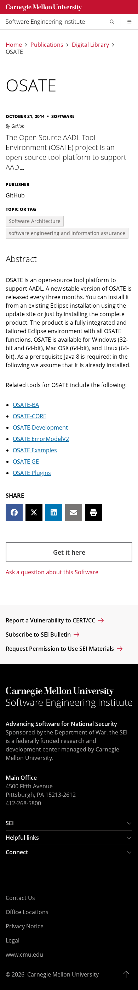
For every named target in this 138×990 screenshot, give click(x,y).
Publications (46, 44)
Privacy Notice (25, 926)
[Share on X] (33, 512)
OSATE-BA (26, 405)
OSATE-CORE (29, 416)
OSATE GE (26, 461)
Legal (12, 940)
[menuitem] (48, 21)
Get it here (69, 552)
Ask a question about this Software (52, 572)
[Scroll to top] (127, 974)
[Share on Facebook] (14, 512)
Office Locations (27, 912)
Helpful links (22, 837)
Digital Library (90, 44)
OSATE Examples (35, 450)
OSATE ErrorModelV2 (41, 439)
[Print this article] (93, 512)
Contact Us (20, 898)
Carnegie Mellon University (63, 974)
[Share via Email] (73, 512)
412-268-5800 (23, 803)
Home (14, 44)
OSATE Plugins (32, 473)
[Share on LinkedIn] (53, 512)
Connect (17, 852)
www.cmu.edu (24, 954)
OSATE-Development (40, 427)
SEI (10, 823)
